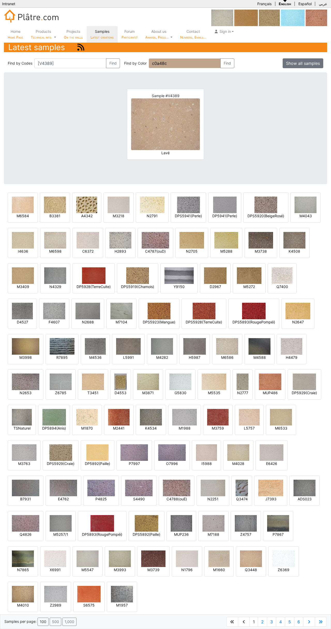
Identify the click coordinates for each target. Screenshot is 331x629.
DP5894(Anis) (54, 428)
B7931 (25, 499)
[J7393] (270, 487)
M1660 (219, 570)
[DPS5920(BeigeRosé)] (265, 204)
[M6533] (281, 417)
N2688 (88, 322)
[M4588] (259, 346)
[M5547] (88, 558)
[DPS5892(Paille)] (146, 523)
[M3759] (218, 417)
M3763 (24, 463)
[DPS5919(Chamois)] (137, 275)
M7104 (121, 322)
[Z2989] (55, 594)
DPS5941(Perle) (188, 216)
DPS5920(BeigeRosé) (265, 216)
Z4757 (245, 534)
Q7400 (282, 286)
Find (113, 63)
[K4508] (294, 240)
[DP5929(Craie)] (304, 381)
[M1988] (184, 417)
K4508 (294, 251)
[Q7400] (282, 275)
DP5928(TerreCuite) (94, 286)
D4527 (22, 322)
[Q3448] (251, 558)
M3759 (218, 428)
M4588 (259, 357)
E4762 (63, 499)
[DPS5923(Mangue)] (159, 310)
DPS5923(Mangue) (159, 322)
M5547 (87, 570)
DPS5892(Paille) (146, 534)
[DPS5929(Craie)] (60, 452)
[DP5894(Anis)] (54, 417)
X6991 (55, 570)
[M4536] (95, 346)
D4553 (120, 393)
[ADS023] (304, 487)
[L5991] (128, 346)
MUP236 (181, 534)
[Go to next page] (309, 622)
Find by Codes (20, 63)
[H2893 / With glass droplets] (120, 240)
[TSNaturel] (22, 417)
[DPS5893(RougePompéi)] (254, 310)
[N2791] (152, 204)
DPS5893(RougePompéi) (253, 322)
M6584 (23, 216)
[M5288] (226, 240)
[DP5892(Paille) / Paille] (97, 452)
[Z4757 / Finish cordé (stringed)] (246, 523)
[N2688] (88, 310)
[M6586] (227, 346)
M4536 (95, 357)
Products (41, 34)
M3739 (153, 570)
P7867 (278, 534)
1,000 (69, 621)
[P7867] (278, 523)
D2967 (215, 286)
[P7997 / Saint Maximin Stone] (134, 452)
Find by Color (135, 63)
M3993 (120, 570)
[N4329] (55, 275)
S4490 (139, 499)
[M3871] (148, 381)
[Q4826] (25, 523)
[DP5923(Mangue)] (246, 17)
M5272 (249, 286)
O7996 (172, 463)
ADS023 (305, 499)
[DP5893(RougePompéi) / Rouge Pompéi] (102, 523)
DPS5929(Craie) (60, 463)
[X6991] (55, 558)
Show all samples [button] (303, 63)
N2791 (152, 216)
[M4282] (162, 346)
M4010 (23, 605)
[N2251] (213, 487)
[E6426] (271, 452)
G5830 (180, 393)
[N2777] (243, 381)
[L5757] (249, 417)
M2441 (119, 428)
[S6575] (89, 594)
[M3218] (119, 204)
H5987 (194, 357)
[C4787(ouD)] (155, 240)
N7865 (23, 570)
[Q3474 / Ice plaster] (242, 487)
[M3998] (25, 346)
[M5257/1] (61, 523)
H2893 (120, 251)
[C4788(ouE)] (176, 487)
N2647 (298, 322)
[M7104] (121, 310)
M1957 (122, 605)
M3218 (118, 216)
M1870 (87, 428)
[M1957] (122, 594)
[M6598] (55, 240)
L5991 (128, 357)
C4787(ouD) (155, 251)
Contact (193, 34)
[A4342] (86, 204)
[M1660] (219, 558)
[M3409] (23, 275)
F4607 (54, 322)
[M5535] (214, 381)
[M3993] (120, 558)
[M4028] (238, 452)
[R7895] (62, 346)
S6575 (89, 605)
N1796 (187, 570)
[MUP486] (270, 381)
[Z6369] (283, 558)
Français (264, 4)
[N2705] (191, 240)
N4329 (55, 286)
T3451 (93, 393)
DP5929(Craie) (304, 393)
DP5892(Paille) (97, 463)
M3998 (25, 357)
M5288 (226, 251)
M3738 (261, 251)
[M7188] (213, 523)
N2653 (26, 393)
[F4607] (54, 310)
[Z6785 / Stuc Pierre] (61, 381)
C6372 (88, 251)
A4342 (87, 216)
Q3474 (242, 499)
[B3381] (55, 204)
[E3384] (269, 17)
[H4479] (291, 346)
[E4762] (63, 487)
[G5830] (180, 381)
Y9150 (179, 286)
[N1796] (187, 558)
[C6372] (88, 240)
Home (15, 34)
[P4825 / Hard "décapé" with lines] (101, 487)
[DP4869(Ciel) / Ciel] (293, 17)
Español (305, 4)
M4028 (238, 463)
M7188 (213, 534)
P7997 (134, 463)
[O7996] (172, 452)
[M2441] (119, 417)
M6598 (55, 251)
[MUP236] (181, 523)
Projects (73, 34)
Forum (130, 34)
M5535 (214, 393)
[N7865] (23, 558)
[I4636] (23, 240)
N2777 (242, 393)
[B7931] (25, 487)
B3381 (55, 216)
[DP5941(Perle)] (225, 204)
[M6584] (23, 204)
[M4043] (306, 204)
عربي (323, 4)
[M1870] (87, 417)
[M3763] (24, 452)
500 (55, 621)
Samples (102, 34)
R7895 (62, 357)
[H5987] (194, 346)
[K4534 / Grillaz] (151, 417)
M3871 (148, 393)
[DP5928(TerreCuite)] (94, 275)
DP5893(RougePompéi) (102, 534)
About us (157, 34)
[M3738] (261, 240)
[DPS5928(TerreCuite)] (204, 310)
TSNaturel (22, 428)
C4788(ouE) (177, 499)
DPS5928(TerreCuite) (204, 322)
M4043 (305, 216)
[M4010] (23, 594)
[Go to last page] (321, 622)
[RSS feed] (81, 47)
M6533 (281, 428)
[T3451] (93, 381)
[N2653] (25, 381)
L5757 (249, 428)
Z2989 (55, 605)
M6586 (227, 357)
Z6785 (60, 393)
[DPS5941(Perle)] (188, 204)
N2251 (213, 499)
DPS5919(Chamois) (137, 286)
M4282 (162, 357)
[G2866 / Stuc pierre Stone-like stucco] (222, 17)
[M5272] (249, 275)
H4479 (291, 357)
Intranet (8, 4)
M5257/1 (60, 534)
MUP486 (270, 393)
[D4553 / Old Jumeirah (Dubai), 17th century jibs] (120, 381)
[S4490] (139, 487)
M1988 (185, 428)
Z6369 (283, 570)
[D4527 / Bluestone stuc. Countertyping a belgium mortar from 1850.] (22, 310)
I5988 (206, 463)
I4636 (23, 251)
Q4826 (26, 534)
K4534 (151, 428)
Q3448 (251, 570)
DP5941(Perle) (224, 216)
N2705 (192, 251)
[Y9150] (179, 275)
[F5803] (316, 17)
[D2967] (215, 275)
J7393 (270, 499)
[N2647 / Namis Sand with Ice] (297, 310)
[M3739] (153, 558)
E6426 (271, 463)
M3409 (23, 286)
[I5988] (206, 452)
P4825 (101, 499)
